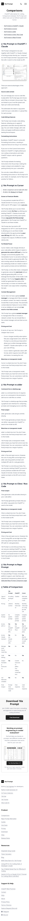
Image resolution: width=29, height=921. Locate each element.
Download (4, 832)
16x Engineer (10, 786)
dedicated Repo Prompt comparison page (14, 581)
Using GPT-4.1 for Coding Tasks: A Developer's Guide (11, 865)
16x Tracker (4, 799)
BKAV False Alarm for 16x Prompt (11, 860)
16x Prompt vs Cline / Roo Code (13, 34)
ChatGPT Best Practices (8, 889)
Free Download (14, 717)
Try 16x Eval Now (13, 763)
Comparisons (5, 815)
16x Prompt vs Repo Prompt (12, 37)
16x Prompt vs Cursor (10, 29)
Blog (2, 857)
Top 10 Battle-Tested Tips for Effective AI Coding (13, 870)
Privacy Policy (5, 902)
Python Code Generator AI (9, 790)
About (3, 898)
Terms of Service (6, 905)
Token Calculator (6, 854)
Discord (5, 915)
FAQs (2, 835)
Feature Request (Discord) (9, 908)
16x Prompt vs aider (10, 32)
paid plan (24, 205)
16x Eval (3, 796)
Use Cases (4, 825)
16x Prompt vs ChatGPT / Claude (14, 26)
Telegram (6, 911)
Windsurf (13, 192)
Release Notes (5, 838)
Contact (3, 892)
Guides (3, 822)
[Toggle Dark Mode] (21, 3)
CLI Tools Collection (7, 793)
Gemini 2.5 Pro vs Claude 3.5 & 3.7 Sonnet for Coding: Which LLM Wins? (14, 875)
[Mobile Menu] (25, 4)
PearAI (20, 192)
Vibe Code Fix (5, 803)
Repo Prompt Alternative (8, 819)
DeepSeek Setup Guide (8, 851)
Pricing (3, 828)
